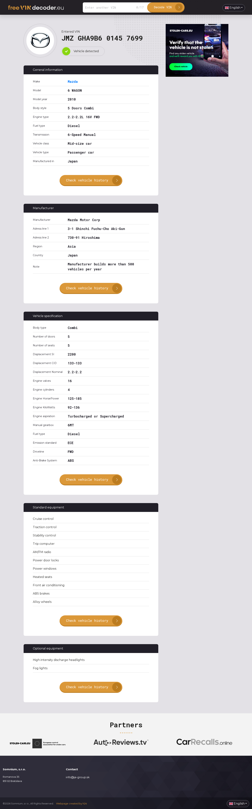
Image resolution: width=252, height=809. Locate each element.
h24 (85, 803)
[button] (233, 7)
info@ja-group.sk (77, 777)
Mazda (73, 81)
